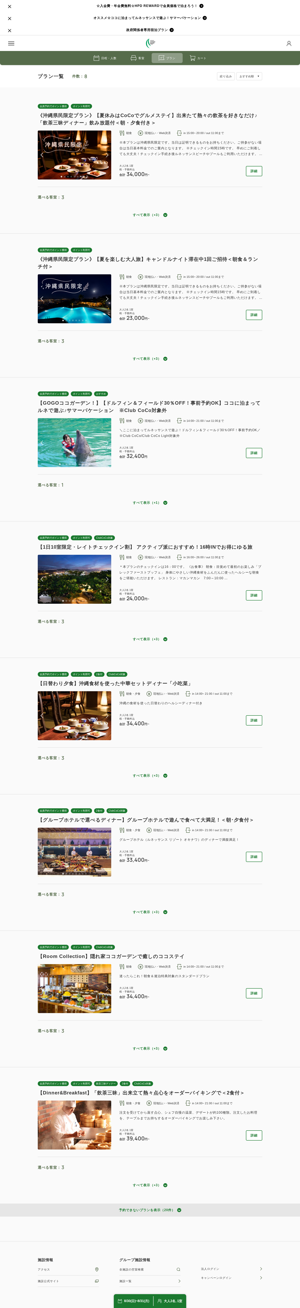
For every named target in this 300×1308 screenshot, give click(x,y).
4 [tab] (71, 176)
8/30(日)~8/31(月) (136, 1301)
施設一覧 (125, 1281)
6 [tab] (78, 176)
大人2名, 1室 (173, 1301)
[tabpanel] (74, 155)
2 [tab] (65, 176)
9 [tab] (87, 176)
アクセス (44, 1269)
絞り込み (226, 76)
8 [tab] (84, 176)
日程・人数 (109, 58)
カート (202, 58)
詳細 (254, 171)
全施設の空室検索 (131, 1269)
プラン (171, 58)
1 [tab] (61, 176)
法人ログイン (210, 1268)
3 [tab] (68, 176)
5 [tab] (74, 176)
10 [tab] (89, 464)
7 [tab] (81, 176)
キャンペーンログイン (216, 1277)
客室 (141, 58)
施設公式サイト (48, 1281)
